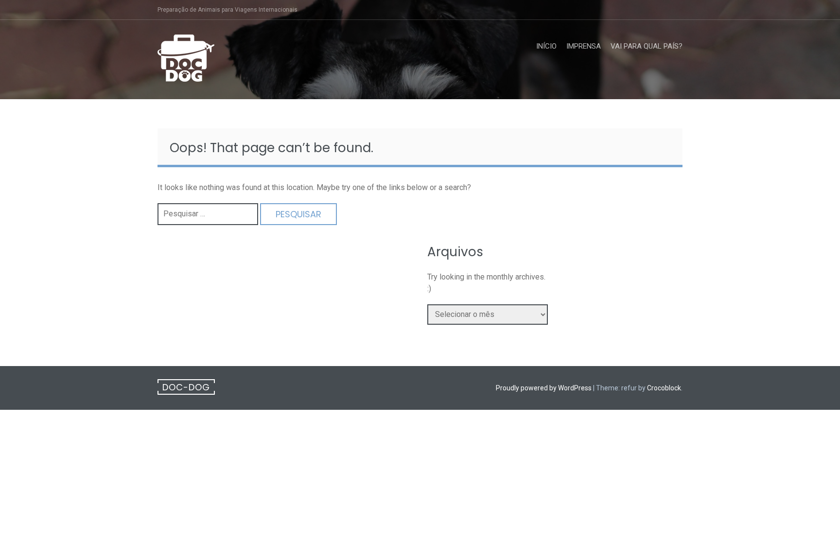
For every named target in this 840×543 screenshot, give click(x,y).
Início (546, 46)
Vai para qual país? (646, 46)
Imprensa (583, 46)
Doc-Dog (186, 387)
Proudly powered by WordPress (544, 388)
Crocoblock (664, 388)
